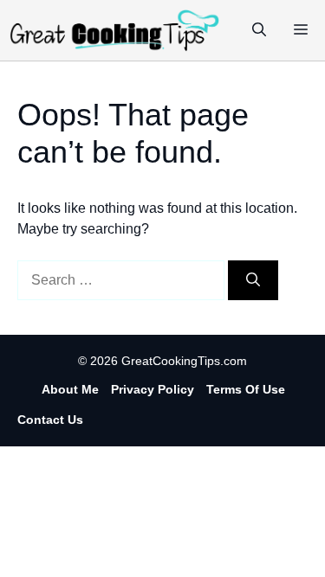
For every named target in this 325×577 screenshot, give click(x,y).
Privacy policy (152, 389)
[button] (259, 30)
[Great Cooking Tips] (114, 30)
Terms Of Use (245, 389)
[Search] (253, 280)
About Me (70, 389)
